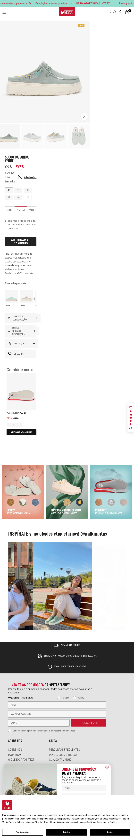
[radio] (11, 299)
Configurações (23, 832)
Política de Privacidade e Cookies (102, 822)
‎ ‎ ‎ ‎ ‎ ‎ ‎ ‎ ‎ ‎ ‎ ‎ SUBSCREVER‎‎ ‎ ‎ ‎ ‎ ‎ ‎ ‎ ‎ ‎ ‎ (89, 723)
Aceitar (110, 832)
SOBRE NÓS (15, 749)
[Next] (121, 586)
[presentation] (35, 299)
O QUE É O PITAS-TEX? (21, 759)
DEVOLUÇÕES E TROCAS (63, 754)
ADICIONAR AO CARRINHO (21, 432)
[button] (130, 417)
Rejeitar (66, 832)
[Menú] (4, 12)
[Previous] (12, 586)
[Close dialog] (107, 767)
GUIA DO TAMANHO (60, 759)
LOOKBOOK (14, 754)
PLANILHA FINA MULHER (16, 413)
